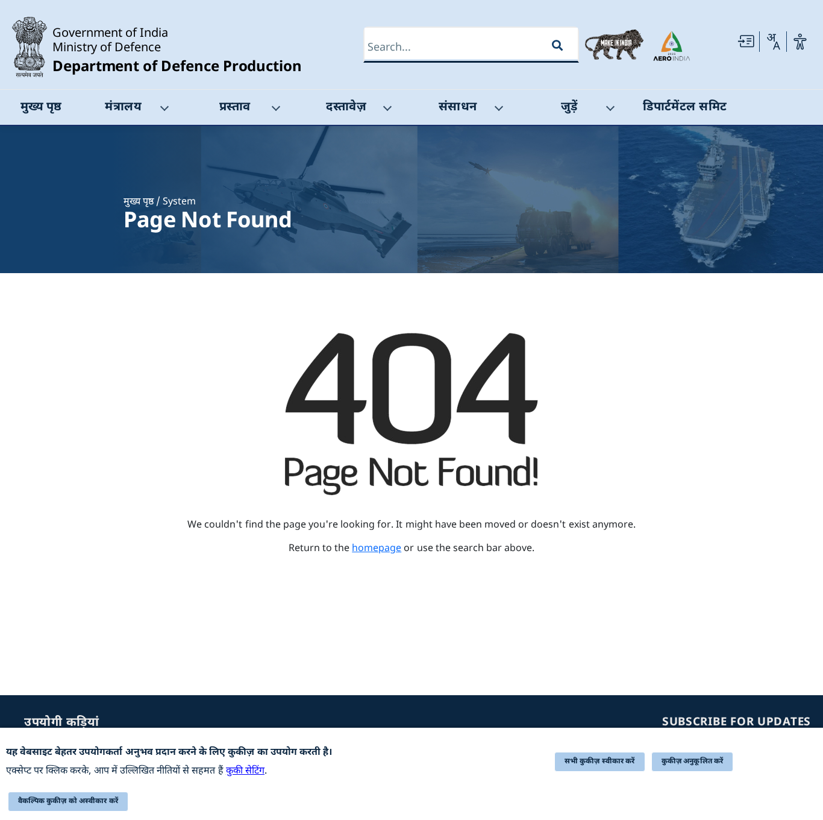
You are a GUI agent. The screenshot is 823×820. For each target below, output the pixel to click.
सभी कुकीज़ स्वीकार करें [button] (600, 761)
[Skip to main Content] (746, 41)
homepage (376, 549)
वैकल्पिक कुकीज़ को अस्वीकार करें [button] (68, 801)
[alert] (411, 774)
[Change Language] (773, 41)
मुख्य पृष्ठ (139, 202)
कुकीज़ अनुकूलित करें (693, 761)
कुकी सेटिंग (245, 771)
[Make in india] (614, 45)
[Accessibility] (800, 41)
